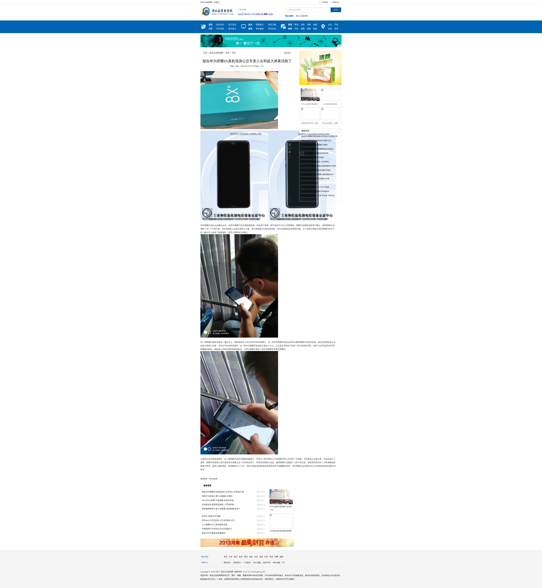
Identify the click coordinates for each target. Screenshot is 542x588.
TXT (283, 562)
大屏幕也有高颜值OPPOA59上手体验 (315, 187)
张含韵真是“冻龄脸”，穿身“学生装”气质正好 (318, 196)
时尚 (266, 557)
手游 (336, 25)
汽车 (230, 557)
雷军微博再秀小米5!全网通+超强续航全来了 (221, 509)
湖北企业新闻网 (302, 16)
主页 (205, 53)
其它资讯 (232, 25)
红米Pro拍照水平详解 (211, 516)
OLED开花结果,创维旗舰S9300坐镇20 (315, 191)
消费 (309, 25)
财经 (251, 557)
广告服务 (247, 562)
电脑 (303, 29)
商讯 (271, 557)
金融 (315, 25)
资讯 (228, 53)
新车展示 (232, 29)
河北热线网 (213, 479)
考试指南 (260, 29)
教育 (241, 557)
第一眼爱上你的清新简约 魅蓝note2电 (315, 179)
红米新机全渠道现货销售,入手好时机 (218, 504)
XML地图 (257, 562)
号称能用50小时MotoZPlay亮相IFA (217, 529)
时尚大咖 (272, 25)
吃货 (336, 29)
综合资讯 (220, 25)
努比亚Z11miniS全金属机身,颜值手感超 (315, 170)
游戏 (330, 29)
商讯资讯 (272, 29)
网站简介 (227, 562)
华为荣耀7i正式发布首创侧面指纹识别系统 (317, 149)
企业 (330, 25)
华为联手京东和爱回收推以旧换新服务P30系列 (318, 166)
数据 (315, 29)
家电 (296, 25)
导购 (303, 25)
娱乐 (236, 557)
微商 (309, 29)
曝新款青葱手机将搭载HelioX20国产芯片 (316, 140)
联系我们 (237, 562)
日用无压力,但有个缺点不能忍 (312, 157)
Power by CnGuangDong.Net (254, 572)
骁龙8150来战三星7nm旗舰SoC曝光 (217, 496)
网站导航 (204, 557)
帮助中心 (336, 2)
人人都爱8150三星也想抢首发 (215, 525)
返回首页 (287, 53)
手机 (296, 29)
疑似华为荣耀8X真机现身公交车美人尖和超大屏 (223, 492)
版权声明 (266, 562)
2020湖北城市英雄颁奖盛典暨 (281, 531)
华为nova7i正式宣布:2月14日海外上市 (218, 520)
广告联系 (324, 2)
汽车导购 (220, 29)
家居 (246, 557)
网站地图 (276, 562)
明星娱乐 (260, 25)
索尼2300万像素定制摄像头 (214, 533)
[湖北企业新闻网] (217, 16)
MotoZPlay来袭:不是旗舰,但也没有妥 (218, 500)
